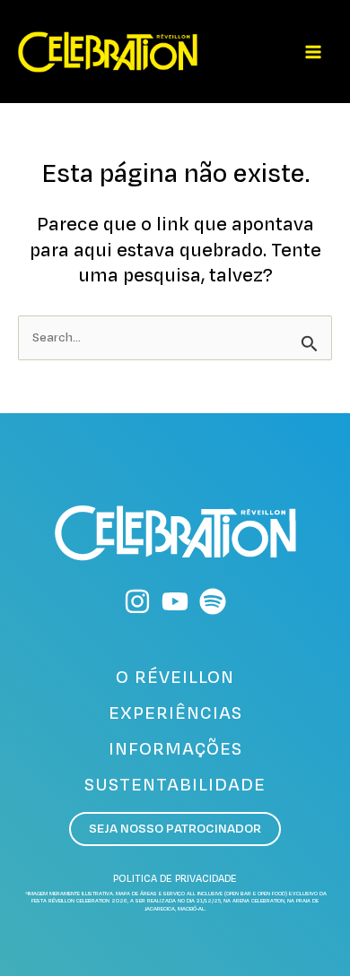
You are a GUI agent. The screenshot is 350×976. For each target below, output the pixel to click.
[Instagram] (137, 601)
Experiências (175, 713)
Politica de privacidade (175, 879)
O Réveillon (175, 678)
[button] (175, 829)
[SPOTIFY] (212, 601)
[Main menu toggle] (313, 52)
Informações (175, 749)
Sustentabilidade (175, 785)
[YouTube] (175, 601)
